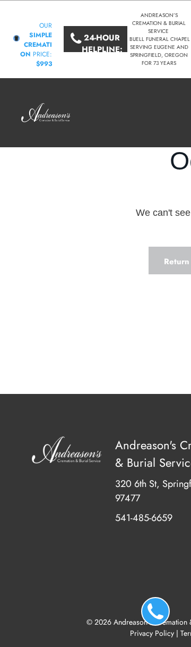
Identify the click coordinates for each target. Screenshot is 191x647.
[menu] (175, 71)
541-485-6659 (143, 518)
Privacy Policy (152, 633)
